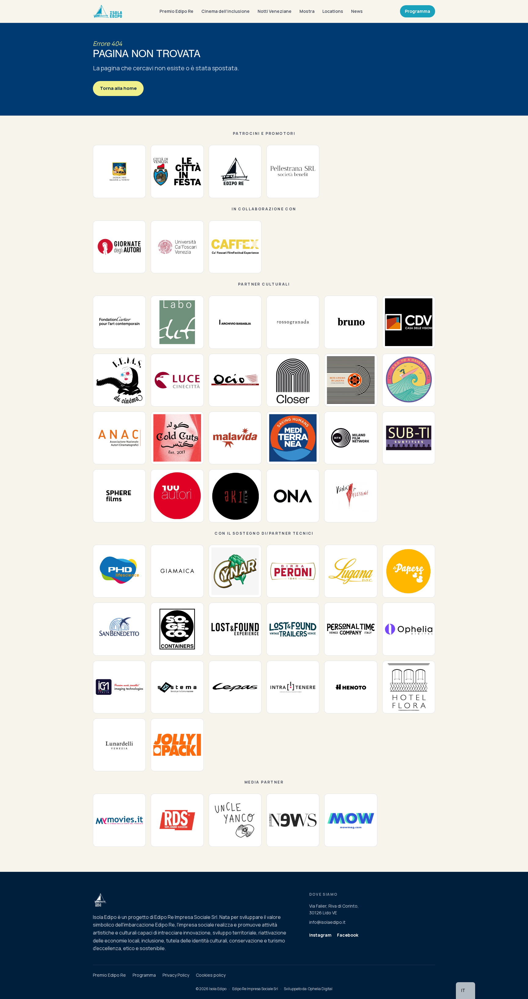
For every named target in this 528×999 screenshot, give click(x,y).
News (357, 11)
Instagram (320, 935)
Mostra (306, 11)
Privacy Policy (176, 975)
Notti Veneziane (275, 11)
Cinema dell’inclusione (225, 11)
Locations (332, 11)
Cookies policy (211, 975)
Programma (417, 11)
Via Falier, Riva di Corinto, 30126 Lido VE (334, 909)
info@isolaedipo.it (327, 922)
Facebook (347, 935)
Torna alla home (118, 88)
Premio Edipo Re (176, 11)
